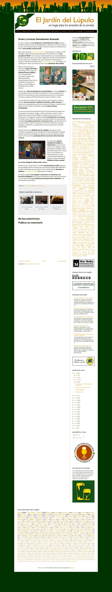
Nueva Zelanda (82, 213)
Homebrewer (76, 185)
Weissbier (75, 254)
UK (94, 248)
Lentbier (86, 196)
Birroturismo (91, 144)
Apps (93, 135)
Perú (80, 219)
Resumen (81, 232)
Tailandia (92, 242)
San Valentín (80, 559)
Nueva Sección (82, 521)
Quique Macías (84, 227)
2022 (87, 129)
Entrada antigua (62, 261)
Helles (82, 183)
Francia (88, 179)
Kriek (93, 193)
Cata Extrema (84, 151)
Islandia (74, 192)
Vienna (84, 251)
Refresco (92, 231)
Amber (93, 133)
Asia (94, 136)
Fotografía (67, 558)
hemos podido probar (48, 61)
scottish (87, 237)
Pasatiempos (91, 216)
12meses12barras (90, 124)
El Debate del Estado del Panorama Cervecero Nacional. (83, 335)
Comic (93, 157)
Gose (76, 182)
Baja (89, 138)
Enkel (86, 172)
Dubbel (85, 167)
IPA (80, 190)
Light (77, 198)
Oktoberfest (75, 215)
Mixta (93, 206)
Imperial (87, 187)
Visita (93, 251)
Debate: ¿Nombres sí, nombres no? (83, 317)
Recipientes (75, 231)
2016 (90, 127)
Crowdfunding (87, 161)
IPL (83, 190)
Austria (85, 138)
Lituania (74, 200)
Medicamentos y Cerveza (79, 205)
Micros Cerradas (81, 206)
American (79, 135)
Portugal (92, 221)
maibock (92, 201)
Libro (73, 198)
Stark (79, 240)
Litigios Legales (90, 198)
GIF (81, 180)
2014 (84, 127)
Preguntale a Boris (89, 222)
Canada (89, 149)
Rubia (93, 234)
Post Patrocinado (77, 223)
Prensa (93, 224)
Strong (74, 242)
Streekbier (92, 240)
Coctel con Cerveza (79, 156)
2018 (73, 129)
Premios (87, 224)
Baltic (93, 138)
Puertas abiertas (83, 226)
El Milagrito (25, 545)
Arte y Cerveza (87, 136)
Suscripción (79, 31)
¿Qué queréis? (85, 121)
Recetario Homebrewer (88, 229)
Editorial (81, 169)
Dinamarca (75, 165)
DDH (84, 162)
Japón (81, 192)
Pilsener (83, 219)
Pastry (73, 218)
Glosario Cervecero (27, 31)
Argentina (74, 136)
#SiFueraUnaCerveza (84, 123)
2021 (83, 129)
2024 (93, 129)
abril (77, 382)
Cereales (79, 152)
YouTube (71, 31)
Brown (74, 148)
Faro (73, 179)
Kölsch (85, 193)
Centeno (74, 152)
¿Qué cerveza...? (76, 121)
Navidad (81, 210)
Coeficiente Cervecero (64, 537)
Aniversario (87, 135)
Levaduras (92, 196)
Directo (81, 165)
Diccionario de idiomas (41, 31)
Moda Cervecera (76, 208)
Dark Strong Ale (77, 162)
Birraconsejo (79, 144)
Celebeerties (91, 151)
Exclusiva (74, 177)
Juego (85, 192)
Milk (90, 206)
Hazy (79, 183)
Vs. (86, 252)
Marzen (93, 203)
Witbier (85, 256)
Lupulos (86, 200)
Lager (88, 195)
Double (81, 167)
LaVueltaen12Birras (77, 196)
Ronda (89, 234)
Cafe (88, 148)
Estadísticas (82, 174)
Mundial (89, 208)
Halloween (75, 183)
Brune (78, 148)
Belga (80, 143)
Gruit (88, 182)
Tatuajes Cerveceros (78, 244)
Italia (78, 192)
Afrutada (92, 131)
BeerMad (74, 143)
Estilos (88, 174)
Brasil (93, 146)
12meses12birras (76, 126)
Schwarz (78, 237)
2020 (80, 129)
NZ (88, 213)
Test (86, 244)
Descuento (92, 164)
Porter (88, 221)
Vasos (87, 249)
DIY (86, 165)
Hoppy (84, 185)
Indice (18, 31)
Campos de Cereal (81, 149)
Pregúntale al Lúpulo (78, 224)
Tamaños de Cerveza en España (82, 308)
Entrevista (92, 172)
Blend (81, 146)
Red (89, 231)
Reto (87, 232)
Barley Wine (81, 140)
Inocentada (75, 190)
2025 (73, 131)
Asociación (74, 138)
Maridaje (85, 203)
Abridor (86, 131)
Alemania (81, 133)
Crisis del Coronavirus (57, 539)
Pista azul (88, 219)
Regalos (74, 232)
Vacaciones (75, 249)
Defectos (80, 164)
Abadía (81, 131)
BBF (79, 141)
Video (79, 251)
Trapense (84, 248)
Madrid (87, 202)
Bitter (73, 146)
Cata (79, 151)
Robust (93, 232)
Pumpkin (92, 226)
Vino (89, 251)
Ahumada (75, 133)
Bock (89, 146)
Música (74, 210)
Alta (88, 133)
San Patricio (89, 235)
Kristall (74, 195)
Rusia (73, 235)
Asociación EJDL (89, 31)
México (74, 206)
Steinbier (83, 240)
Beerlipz (92, 141)
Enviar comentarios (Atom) (33, 264)
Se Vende (92, 237)
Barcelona (75, 140)
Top (79, 248)
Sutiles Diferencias (85, 242)
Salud (83, 235)
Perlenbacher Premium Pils (81, 325)
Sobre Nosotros (55, 31)
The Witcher (48, 550)
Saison (79, 235)
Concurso (75, 159)
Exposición (84, 177)
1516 (73, 127)
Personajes (75, 219)
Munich (93, 208)
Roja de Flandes (82, 234)
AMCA (74, 135)
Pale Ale (84, 216)
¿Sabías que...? (27, 524)
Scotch (83, 237)
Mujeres (84, 208)
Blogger (72, 568)
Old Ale (81, 215)
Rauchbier (75, 229)
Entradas (77, 435)
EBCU (93, 167)
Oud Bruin (74, 216)
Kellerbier (80, 193)
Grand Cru (82, 182)
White (73, 255)
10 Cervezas (84, 535)
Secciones (75, 239)
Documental (92, 165)
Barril (93, 140)
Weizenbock (81, 254)
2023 (90, 129)
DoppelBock (75, 167)
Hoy (79, 187)
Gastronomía (75, 180)
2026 (76, 131)
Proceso (74, 226)
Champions (85, 152)
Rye (76, 235)
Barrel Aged (88, 140)
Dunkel (90, 167)
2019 (77, 129)
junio (77, 377)
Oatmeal (92, 213)
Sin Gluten (92, 239)
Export (79, 177)
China (93, 152)
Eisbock (93, 169)
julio (77, 375)
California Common (73, 556)
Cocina (93, 154)
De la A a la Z (90, 162)
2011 (75, 428)
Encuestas (81, 172)
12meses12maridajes (89, 126)
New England (90, 210)
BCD (83, 141)
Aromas (80, 136)
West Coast (88, 254)
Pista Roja (74, 522)
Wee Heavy (91, 252)
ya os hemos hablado (38, 52)
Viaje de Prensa (60, 548)
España (74, 174)
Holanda (92, 183)
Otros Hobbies (91, 214)
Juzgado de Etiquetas (57, 535)
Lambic (93, 195)
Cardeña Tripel (79, 392)
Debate (74, 164)
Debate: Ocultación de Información (83, 298)
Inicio (43, 261)
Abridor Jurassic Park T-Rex (82, 387)
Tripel (89, 248)
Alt (85, 133)
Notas (79, 211)
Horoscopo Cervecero (86, 530)
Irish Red (87, 190)
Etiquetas (85, 175)
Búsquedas (83, 148)
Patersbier (80, 218)
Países (79, 216)
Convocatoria (83, 159)
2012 (78, 127)
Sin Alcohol (86, 239)
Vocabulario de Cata (78, 252)
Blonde (85, 146)
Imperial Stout (69, 518)
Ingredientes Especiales (87, 188)
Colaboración (84, 157)
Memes (89, 205)
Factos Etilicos (91, 177)
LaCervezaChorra (81, 195)
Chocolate (75, 154)
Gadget (92, 179)
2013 (81, 127)
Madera (83, 201)
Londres (80, 200)
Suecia (78, 242)
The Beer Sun (59, 516)
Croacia (81, 160)
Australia (80, 138)
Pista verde (78, 221)
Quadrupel (75, 227)
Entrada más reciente (24, 261)
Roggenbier (75, 234)
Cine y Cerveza (28, 185)
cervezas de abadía (31, 171)
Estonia (80, 175)
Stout (87, 240)
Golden (84, 180)
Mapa (79, 203)
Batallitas (74, 141)
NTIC (89, 211)
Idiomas (83, 187)
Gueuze (93, 182)
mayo (77, 379)
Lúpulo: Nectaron (80, 390)
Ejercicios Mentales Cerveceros (82, 170)
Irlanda (93, 190)
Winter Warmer (79, 256)
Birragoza (84, 144)
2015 (87, 127)
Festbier (77, 179)
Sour (77, 240)
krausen (90, 193)
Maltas (74, 203)
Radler (93, 227)
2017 (93, 127)
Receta (80, 229)
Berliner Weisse (86, 143)
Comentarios (78, 438)
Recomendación (83, 231)
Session (80, 239)
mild (87, 206)
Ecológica (75, 169)
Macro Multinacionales (59, 540)
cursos (93, 161)
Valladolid (82, 249)
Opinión (85, 215)
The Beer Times (83, 246)
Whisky (93, 254)
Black (77, 146)
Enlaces (64, 31)
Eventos (92, 175)
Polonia (84, 221)
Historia (87, 183)
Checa (90, 152)
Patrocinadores (90, 218)
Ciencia (80, 154)
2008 (76, 127)
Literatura (82, 198)
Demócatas (86, 164)
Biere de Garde (59, 556)
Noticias (84, 211)
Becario (87, 141)
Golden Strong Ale (79, 529)
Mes (93, 205)
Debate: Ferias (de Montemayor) (83, 345)
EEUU (87, 169)
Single (73, 240)
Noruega (74, 211)
